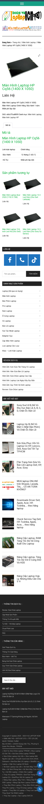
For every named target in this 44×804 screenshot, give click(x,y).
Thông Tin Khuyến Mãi (10, 619)
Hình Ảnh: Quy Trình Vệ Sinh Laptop (16, 385)
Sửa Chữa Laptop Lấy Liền (14, 756)
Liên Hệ (8, 95)
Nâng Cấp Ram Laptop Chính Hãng (26, 782)
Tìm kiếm (33, 274)
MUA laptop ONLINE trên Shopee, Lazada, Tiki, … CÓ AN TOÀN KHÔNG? (27, 485)
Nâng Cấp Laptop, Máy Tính (14, 780)
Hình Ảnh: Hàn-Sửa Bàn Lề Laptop (16, 371)
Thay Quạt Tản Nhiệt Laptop (12, 793)
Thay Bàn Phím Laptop (12, 785)
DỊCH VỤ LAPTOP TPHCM (22, 16)
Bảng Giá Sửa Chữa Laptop (12, 661)
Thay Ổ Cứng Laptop (24, 788)
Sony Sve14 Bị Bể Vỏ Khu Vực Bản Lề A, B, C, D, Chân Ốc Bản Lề (29, 408)
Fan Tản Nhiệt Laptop (11, 331)
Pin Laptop (6, 306)
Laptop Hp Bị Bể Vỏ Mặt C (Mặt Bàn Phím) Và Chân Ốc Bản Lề (28, 427)
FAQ (3, 633)
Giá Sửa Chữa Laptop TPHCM (23, 753)
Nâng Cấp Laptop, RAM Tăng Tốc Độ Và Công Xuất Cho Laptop (29, 541)
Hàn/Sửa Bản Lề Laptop (20, 761)
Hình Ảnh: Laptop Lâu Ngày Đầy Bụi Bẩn (18, 380)
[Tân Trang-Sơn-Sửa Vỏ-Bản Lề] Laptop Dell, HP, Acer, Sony (29, 465)
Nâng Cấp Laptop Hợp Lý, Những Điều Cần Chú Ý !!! (29, 579)
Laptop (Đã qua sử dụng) (12, 291)
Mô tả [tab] (8, 125)
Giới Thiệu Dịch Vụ (8, 647)
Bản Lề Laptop (8, 326)
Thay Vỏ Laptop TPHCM (13, 775)
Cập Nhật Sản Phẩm (9, 615)
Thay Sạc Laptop (10, 796)
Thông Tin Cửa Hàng (9, 652)
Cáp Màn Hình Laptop (11, 341)
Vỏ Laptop (6, 321)
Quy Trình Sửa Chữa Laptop (12, 666)
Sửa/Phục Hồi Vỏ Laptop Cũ (22, 777)
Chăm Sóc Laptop (26, 772)
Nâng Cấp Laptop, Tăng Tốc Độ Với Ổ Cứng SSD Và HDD (29, 560)
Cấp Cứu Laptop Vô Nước (19, 764)
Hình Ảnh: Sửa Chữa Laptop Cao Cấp (17, 376)
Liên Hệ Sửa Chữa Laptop (11, 670)
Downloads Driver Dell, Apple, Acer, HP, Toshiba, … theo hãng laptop (28, 504)
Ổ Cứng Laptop (8, 316)
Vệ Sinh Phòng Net (14, 769)
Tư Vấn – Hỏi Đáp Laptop (11, 624)
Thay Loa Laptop (32, 790)
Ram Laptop (7, 311)
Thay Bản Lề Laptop (16, 790)
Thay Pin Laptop (8, 788)
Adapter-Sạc (7, 336)
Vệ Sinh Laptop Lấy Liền (13, 767)
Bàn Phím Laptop (9, 301)
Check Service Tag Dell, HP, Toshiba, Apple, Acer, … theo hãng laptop (29, 523)
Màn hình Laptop (29, 42)
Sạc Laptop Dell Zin (25, 796)
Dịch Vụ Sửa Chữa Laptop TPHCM (16, 751)
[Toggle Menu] (22, 4)
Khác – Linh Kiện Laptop (12, 351)
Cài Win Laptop (11, 772)
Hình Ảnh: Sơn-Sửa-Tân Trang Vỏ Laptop (18, 367)
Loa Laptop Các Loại (10, 346)
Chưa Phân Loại (8, 628)
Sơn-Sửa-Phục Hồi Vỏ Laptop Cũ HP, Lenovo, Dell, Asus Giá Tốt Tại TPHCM (28, 447)
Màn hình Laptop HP (10, 117)
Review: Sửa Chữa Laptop (12, 389)
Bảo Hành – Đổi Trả (9, 656)
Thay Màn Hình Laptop (31, 785)
